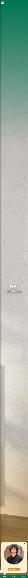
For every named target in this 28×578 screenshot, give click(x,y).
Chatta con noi (15, 569)
